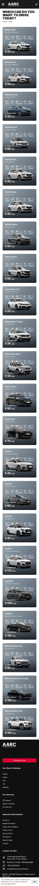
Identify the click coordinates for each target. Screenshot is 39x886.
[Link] (36, 4)
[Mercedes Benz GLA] (19, 657)
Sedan (5, 777)
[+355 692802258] (5, 865)
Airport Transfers (9, 804)
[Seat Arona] (19, 430)
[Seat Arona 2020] (19, 365)
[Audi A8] (19, 625)
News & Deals (7, 840)
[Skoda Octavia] (19, 106)
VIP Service (7, 800)
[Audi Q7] (19, 560)
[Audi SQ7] (19, 592)
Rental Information (9, 823)
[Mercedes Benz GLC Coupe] (19, 690)
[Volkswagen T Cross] (19, 333)
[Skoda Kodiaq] (19, 236)
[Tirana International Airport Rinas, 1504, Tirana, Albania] (5, 858)
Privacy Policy (8, 833)
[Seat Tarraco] (19, 398)
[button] (3, 4)
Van (4, 784)
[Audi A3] (19, 463)
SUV (4, 780)
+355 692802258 (13, 865)
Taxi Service (7, 807)
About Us (6, 820)
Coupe (5, 774)
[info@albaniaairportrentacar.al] (5, 869)
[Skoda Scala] (19, 73)
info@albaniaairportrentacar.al (17, 869)
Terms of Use (7, 830)
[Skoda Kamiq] (19, 171)
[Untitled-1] (13, 4)
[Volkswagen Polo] (19, 300)
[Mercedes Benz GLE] (19, 722)
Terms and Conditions (10, 827)
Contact (5, 843)
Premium (6, 787)
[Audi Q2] (19, 527)
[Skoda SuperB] (19, 138)
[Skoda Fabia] (19, 41)
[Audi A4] (19, 495)
